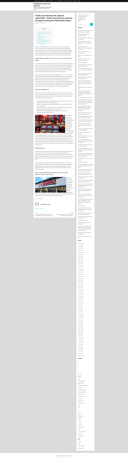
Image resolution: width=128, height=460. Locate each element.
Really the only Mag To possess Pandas (85, 97)
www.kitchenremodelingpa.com (83, 15)
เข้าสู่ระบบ (80, 441)
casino (79, 378)
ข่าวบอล (79, 422)
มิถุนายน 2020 (80, 340)
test (78, 411)
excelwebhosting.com (82, 17)
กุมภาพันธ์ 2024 (81, 254)
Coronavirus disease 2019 (82, 62)
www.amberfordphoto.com (82, 16)
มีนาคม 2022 (80, 294)
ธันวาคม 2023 (80, 258)
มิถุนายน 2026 (80, 247)
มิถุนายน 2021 (80, 313)
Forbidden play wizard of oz (83, 220)
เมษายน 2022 (80, 291)
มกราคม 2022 (80, 298)
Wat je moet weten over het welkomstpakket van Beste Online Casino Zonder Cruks (85, 48)
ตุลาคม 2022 (80, 278)
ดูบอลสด (79, 20)
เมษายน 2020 (80, 344)
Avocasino (80, 374)
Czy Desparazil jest (81, 381)
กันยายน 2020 (80, 333)
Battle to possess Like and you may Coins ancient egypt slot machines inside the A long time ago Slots (85, 185)
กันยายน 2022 (80, 280)
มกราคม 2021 (80, 324)
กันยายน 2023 (80, 263)
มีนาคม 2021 (80, 320)
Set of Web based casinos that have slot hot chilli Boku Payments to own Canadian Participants (85, 150)
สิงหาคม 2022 (80, 283)
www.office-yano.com (81, 19)
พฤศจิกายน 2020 (81, 329)
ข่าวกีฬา (79, 420)
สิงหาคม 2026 (80, 243)
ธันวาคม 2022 (80, 274)
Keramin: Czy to (80, 394)
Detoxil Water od (81, 383)
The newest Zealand (81, 205)
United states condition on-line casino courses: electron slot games (44, 34)
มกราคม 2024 (80, 256)
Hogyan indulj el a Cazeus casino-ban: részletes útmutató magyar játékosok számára (84, 43)
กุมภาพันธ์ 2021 (81, 322)
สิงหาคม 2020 (80, 335)
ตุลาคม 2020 (80, 331)
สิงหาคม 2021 (80, 309)
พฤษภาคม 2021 (81, 316)
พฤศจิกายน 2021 (81, 302)
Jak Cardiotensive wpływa (82, 385)
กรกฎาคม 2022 (81, 285)
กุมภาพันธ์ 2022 (81, 296)
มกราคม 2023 (80, 272)
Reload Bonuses (41, 38)
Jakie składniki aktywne (82, 392)
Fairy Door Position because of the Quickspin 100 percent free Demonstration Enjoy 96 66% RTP (85, 141)
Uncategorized (40, 198)
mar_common (80, 398)
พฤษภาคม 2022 (81, 289)
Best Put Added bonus (42, 36)
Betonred (79, 376)
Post (79, 405)
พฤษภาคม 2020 (81, 342)
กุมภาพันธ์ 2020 (81, 348)
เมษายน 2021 (80, 318)
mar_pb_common (81, 403)
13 (78, 365)
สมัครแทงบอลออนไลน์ (82, 431)
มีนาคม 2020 (80, 346)
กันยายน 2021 (80, 307)
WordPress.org (80, 448)
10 (78, 363)
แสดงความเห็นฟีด (81, 446)
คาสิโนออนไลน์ (80, 427)
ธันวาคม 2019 (80, 353)
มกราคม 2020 (80, 351)
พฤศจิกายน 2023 (81, 261)
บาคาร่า (79, 429)
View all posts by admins (39, 208)
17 (78, 367)
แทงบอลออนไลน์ (81, 435)
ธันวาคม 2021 (80, 300)
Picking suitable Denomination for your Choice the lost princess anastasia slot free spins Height (85, 209)
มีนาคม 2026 (80, 250)
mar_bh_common (81, 396)
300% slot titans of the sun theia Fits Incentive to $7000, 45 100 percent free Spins (85, 125)
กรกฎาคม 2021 (81, 311)
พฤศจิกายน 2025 (81, 252)
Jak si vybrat (80, 387)
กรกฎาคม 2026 (81, 245)
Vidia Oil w (80, 418)
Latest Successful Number (82, 162)
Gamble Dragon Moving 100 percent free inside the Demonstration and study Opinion (85, 190)
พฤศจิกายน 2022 (81, 276)
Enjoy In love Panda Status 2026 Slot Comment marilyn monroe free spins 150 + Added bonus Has (85, 196)
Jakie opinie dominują (82, 389)
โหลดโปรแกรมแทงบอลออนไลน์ (42, 5)
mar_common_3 (81, 400)
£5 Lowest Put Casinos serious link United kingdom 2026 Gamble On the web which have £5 (85, 166)
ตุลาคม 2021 (80, 305)
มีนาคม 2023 (80, 267)
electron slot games (64, 74)
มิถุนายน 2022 (80, 287)
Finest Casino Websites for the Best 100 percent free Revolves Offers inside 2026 (44, 42)
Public (79, 407)
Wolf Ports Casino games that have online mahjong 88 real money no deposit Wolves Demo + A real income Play (85, 155)
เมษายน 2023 (80, 265)
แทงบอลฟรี (80, 433)
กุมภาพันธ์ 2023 (81, 269)
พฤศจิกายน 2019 (81, 355)
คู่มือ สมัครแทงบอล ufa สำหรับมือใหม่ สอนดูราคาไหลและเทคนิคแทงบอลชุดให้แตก (85, 70)
